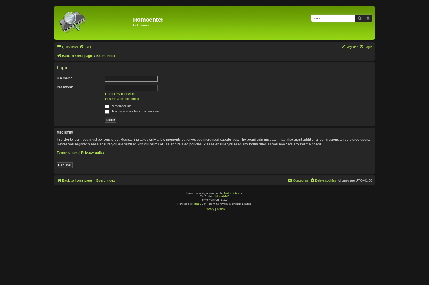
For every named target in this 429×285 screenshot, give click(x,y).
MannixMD (222, 196)
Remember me (121, 106)
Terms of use (68, 153)
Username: (65, 78)
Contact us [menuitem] (300, 180)
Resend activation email (122, 98)
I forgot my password (120, 93)
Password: (65, 87)
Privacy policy (93, 153)
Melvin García (233, 193)
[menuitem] (85, 47)
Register (65, 165)
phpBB (199, 203)
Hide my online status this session (134, 111)
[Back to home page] (94, 23)
